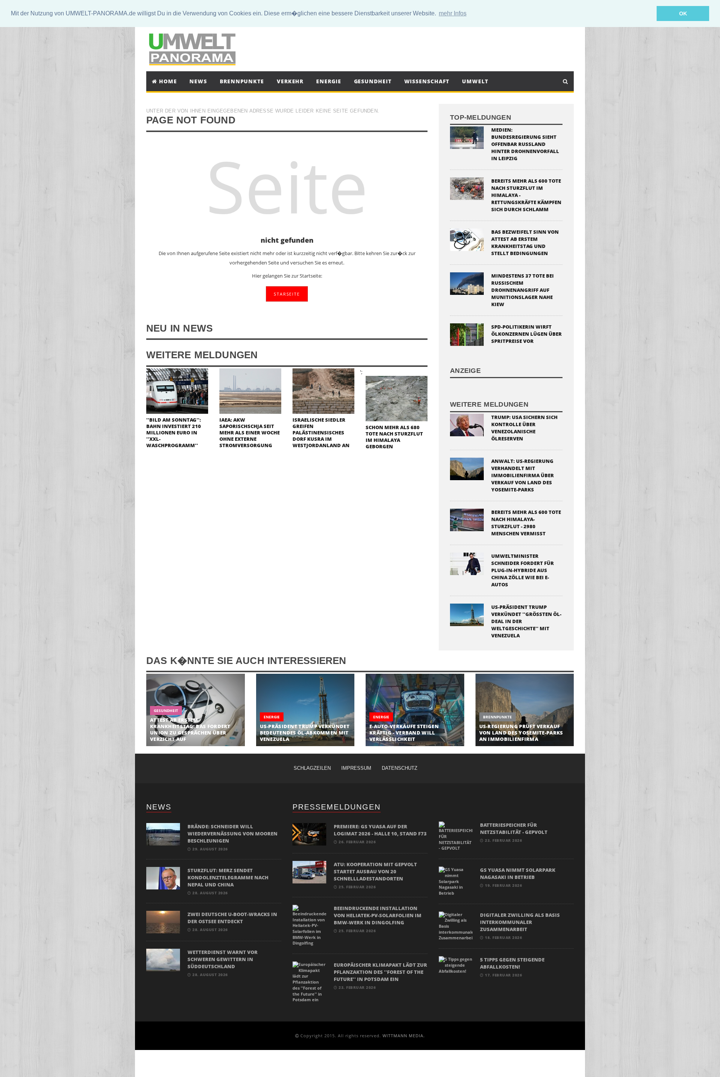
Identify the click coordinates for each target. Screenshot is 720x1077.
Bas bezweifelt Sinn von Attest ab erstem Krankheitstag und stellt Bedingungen (525, 242)
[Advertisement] (429, 48)
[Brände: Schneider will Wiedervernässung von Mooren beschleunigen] (163, 834)
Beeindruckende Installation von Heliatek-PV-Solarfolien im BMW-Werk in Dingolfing (378, 915)
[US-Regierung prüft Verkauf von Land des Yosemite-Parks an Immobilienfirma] (525, 710)
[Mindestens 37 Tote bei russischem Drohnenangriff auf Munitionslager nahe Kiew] (467, 283)
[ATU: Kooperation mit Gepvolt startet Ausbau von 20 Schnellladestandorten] (309, 871)
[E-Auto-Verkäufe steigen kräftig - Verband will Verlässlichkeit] (415, 710)
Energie (328, 81)
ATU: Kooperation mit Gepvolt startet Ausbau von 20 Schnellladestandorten (375, 871)
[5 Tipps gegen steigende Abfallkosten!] (455, 964)
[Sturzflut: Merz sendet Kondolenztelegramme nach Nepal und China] (163, 877)
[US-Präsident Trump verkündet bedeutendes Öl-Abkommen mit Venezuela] (305, 710)
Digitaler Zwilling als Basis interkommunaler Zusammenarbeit (520, 922)
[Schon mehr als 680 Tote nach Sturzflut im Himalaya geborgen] (397, 397)
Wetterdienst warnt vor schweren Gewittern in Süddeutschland (223, 959)
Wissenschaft (427, 81)
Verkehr (290, 81)
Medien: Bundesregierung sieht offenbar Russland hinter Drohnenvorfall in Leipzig (525, 144)
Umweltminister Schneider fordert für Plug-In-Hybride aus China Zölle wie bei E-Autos (522, 570)
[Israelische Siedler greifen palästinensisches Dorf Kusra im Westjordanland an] (323, 390)
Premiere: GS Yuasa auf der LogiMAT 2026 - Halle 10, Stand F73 (380, 830)
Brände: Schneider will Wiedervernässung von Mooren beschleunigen (233, 833)
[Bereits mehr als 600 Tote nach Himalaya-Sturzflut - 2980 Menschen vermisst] (467, 519)
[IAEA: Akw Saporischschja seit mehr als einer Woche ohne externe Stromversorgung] (250, 390)
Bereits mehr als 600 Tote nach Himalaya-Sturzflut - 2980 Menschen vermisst (526, 523)
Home (167, 81)
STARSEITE (287, 294)
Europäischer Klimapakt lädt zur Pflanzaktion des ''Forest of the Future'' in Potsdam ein (380, 971)
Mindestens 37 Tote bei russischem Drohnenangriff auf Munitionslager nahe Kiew (522, 290)
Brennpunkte (242, 81)
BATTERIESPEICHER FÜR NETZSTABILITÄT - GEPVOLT (514, 828)
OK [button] (683, 14)
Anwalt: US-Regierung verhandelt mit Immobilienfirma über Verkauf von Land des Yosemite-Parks (522, 475)
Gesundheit (373, 81)
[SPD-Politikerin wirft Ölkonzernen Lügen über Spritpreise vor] (467, 334)
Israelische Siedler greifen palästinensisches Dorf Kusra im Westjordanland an (321, 432)
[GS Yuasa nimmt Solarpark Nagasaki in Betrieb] (455, 880)
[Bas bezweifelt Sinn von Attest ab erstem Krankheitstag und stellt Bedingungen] (467, 239)
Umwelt (475, 81)
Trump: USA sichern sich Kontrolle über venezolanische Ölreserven (524, 428)
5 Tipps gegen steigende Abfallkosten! (512, 963)
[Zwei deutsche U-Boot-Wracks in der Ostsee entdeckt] (163, 921)
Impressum (356, 768)
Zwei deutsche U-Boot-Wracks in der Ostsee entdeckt (232, 918)
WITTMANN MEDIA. (403, 1035)
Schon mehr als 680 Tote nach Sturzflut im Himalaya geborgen (394, 437)
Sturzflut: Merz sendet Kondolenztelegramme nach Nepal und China (228, 877)
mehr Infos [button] (452, 13)
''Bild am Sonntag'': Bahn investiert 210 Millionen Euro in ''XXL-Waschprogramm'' (173, 432)
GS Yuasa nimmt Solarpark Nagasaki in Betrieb (517, 873)
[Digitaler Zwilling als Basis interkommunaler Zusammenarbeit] (455, 925)
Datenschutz (399, 768)
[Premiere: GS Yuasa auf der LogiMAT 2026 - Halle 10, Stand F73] (309, 834)
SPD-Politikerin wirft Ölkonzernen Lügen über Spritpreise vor (526, 333)
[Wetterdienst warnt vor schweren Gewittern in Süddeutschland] (163, 959)
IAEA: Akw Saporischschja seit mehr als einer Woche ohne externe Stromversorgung (249, 432)
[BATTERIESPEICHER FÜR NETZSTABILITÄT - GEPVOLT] (455, 836)
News (198, 81)
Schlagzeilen (312, 768)
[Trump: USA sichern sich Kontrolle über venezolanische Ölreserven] (467, 424)
